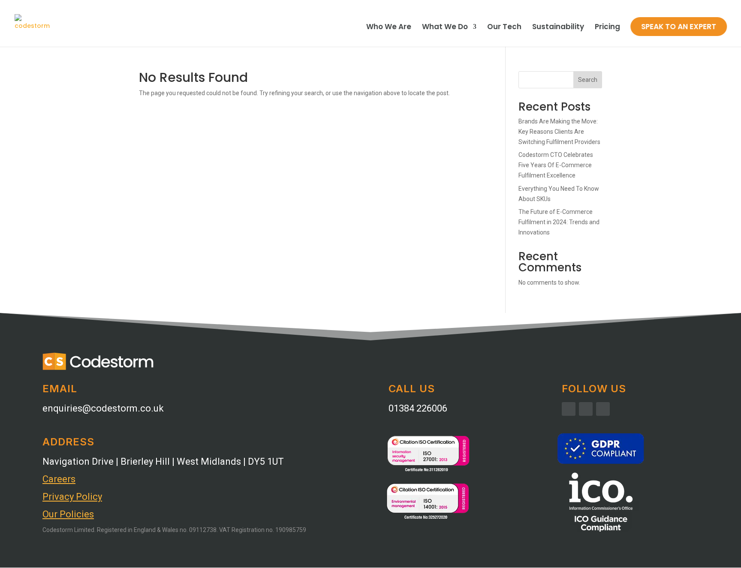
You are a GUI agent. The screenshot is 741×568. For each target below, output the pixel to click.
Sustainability (558, 28)
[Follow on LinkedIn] (603, 409)
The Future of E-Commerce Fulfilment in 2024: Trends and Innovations (558, 222)
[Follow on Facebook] (568, 409)
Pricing (607, 28)
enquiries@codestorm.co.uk (103, 408)
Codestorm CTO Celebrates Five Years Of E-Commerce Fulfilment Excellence (555, 165)
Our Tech (504, 28)
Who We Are (388, 28)
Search (587, 79)
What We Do (445, 28)
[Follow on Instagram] (586, 409)
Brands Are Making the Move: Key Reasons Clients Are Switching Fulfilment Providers (559, 131)
